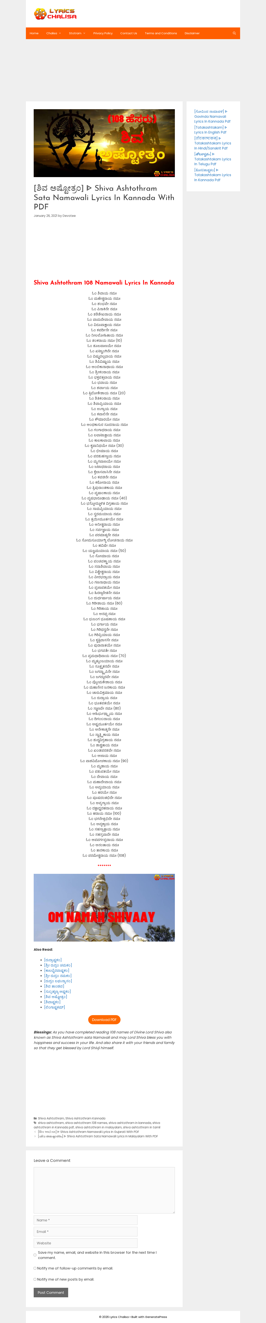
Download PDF (104, 1019)
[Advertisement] (133, 68)
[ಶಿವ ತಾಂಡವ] (54, 986)
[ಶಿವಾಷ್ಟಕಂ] (52, 1002)
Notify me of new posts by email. (65, 1279)
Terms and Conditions (161, 33)
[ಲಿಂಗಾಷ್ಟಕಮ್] (54, 1007)
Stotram (75, 33)
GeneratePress (156, 1317)
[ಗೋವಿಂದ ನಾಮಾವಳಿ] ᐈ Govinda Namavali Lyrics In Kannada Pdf (212, 116)
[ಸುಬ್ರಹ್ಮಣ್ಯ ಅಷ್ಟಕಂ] (57, 991)
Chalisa (51, 33)
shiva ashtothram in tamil (141, 1127)
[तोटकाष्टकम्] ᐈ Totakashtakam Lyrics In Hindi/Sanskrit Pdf (212, 143)
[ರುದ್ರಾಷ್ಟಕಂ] (53, 960)
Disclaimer (192, 33)
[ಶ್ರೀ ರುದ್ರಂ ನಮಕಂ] (58, 975)
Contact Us (128, 33)
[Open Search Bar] (234, 33)
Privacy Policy (103, 33)
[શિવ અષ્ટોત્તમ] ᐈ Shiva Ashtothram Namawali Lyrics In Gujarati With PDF (88, 1132)
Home (34, 33)
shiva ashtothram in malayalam (98, 1127)
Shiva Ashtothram (51, 1118)
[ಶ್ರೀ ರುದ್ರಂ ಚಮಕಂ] (58, 965)
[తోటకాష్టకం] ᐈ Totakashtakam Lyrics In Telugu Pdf (212, 159)
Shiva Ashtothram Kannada (85, 1118)
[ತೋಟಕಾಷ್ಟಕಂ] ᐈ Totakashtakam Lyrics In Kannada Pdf (212, 175)
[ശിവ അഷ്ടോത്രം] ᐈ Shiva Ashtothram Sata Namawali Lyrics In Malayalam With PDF (98, 1136)
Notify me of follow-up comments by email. (75, 1268)
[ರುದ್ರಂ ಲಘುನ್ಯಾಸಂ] (58, 981)
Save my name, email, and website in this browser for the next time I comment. (97, 1255)
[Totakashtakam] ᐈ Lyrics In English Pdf (210, 130)
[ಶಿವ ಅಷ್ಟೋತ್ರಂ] (55, 996)
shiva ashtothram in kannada (130, 1123)
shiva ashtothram (51, 1123)
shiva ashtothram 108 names (86, 1123)
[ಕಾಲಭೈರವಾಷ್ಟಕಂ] (56, 970)
